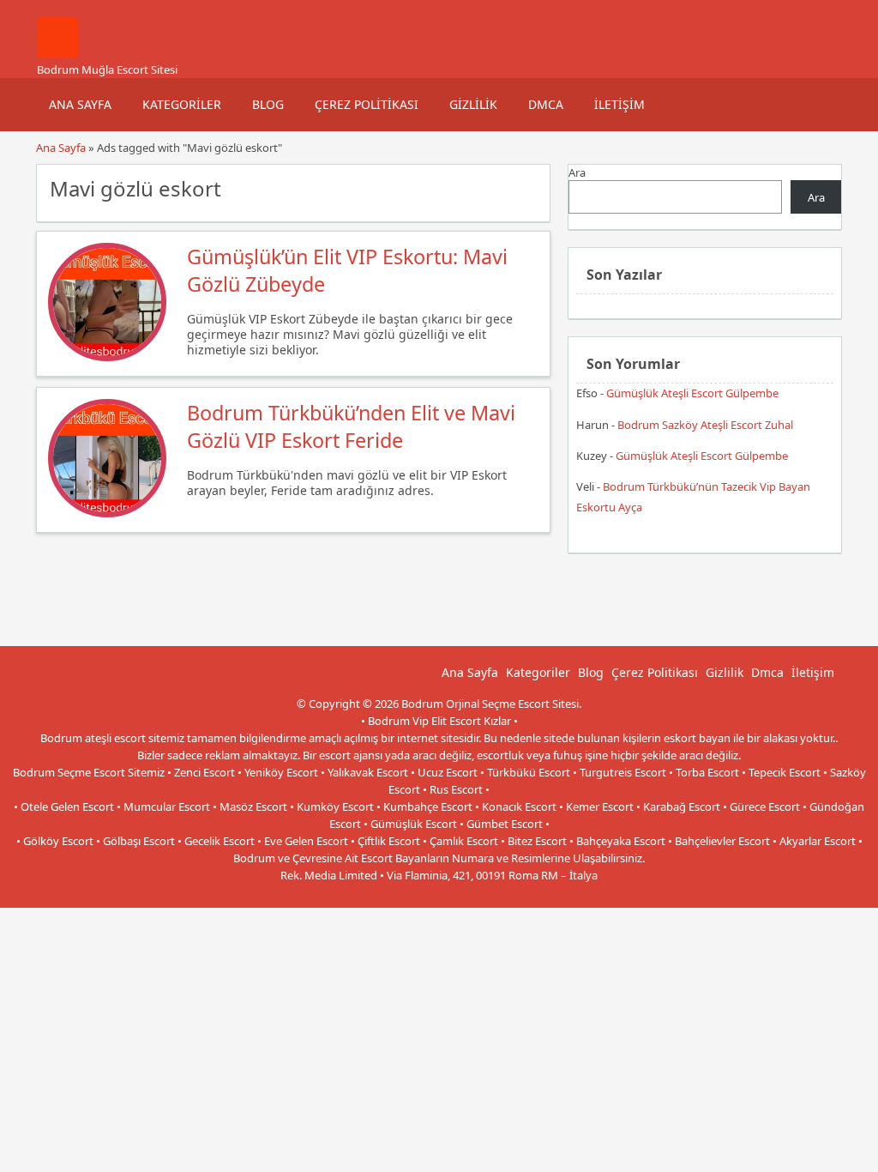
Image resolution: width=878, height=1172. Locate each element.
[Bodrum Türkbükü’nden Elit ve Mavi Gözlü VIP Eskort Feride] (107, 513)
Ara (577, 172)
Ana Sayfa (80, 104)
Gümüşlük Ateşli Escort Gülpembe (692, 393)
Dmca (545, 104)
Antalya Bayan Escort (400, 892)
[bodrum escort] (57, 54)
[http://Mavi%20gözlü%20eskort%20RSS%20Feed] (529, 187)
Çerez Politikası (366, 104)
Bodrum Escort (494, 892)
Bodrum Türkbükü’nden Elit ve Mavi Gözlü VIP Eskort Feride (351, 426)
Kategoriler (181, 104)
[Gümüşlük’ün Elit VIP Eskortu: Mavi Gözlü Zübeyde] (107, 357)
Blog (268, 104)
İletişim (619, 104)
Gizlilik (473, 104)
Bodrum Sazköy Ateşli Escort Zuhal (705, 424)
